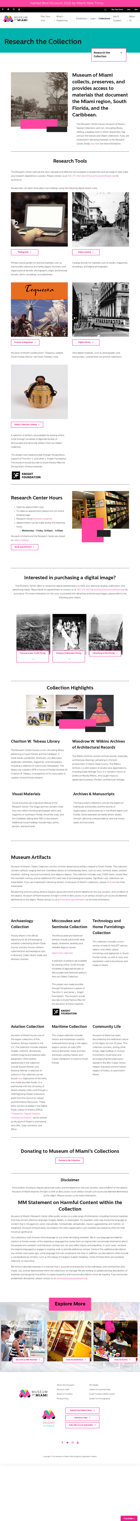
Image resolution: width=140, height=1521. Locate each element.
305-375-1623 (74, 176)
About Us (132, 19)
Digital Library (84, 342)
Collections (104, 19)
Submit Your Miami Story (81, 1410)
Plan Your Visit (45, 19)
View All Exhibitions (75, 1360)
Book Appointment (23, 547)
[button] (95, 1425)
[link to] (33, 634)
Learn (93, 19)
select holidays (21, 540)
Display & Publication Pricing (68, 653)
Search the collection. (62, 953)
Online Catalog (84, 252)
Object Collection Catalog (25, 425)
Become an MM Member (27, 1360)
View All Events (121, 1360)
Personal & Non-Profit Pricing (32, 653)
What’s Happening (62, 19)
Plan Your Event (117, 9)
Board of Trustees (65, 1394)
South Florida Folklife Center (102, 1394)
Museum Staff (63, 1390)
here (20, 1079)
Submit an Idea (81, 1418)
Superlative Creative (89, 1456)
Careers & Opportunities (99, 1390)
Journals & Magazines (23, 342)
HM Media (93, 1385)
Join (128, 9)
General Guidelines (42, 519)
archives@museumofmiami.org (99, 176)
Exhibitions (81, 19)
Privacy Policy (63, 1399)
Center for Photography (99, 1399)
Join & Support (117, 19)
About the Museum (65, 1385)
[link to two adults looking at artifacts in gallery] (23, 1341)
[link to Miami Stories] (51, 1418)
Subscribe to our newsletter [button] (81, 1425)
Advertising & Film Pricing (104, 653)
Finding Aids (23, 252)
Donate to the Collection (69, 1160)
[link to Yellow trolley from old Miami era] (69, 1341)
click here (95, 144)
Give (136, 9)
